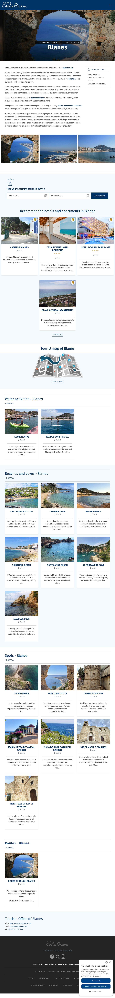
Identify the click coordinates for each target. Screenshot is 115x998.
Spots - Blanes (16, 656)
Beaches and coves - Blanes (26, 474)
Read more (97, 976)
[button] (112, 149)
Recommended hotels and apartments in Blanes (57, 211)
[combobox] (106, 962)
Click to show (57, 382)
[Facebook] (52, 958)
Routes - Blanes (17, 843)
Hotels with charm (61, 978)
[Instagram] (63, 958)
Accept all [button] (96, 980)
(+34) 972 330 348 (16, 929)
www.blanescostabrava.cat (20, 923)
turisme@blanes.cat (18, 926)
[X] (57, 958)
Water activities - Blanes (24, 399)
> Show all (57, 335)
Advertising (44, 978)
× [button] (110, 962)
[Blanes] (20, 149)
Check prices (100, 196)
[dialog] (96, 978)
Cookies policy (67, 985)
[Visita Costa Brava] (13, 5)
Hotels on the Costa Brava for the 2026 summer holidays (57, 971)
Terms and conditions (37, 985)
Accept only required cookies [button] (95, 986)
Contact (31, 978)
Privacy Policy (53, 985)
